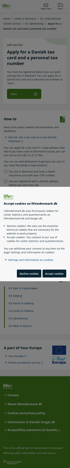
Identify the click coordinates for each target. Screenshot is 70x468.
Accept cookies (54, 273)
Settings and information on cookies (30, 260)
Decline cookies (29, 273)
